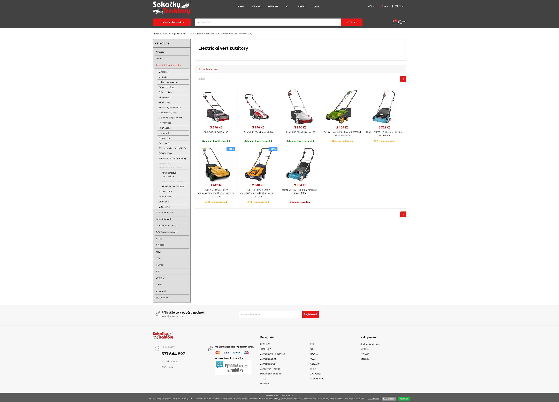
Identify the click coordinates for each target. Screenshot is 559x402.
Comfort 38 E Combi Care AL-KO (300, 132)
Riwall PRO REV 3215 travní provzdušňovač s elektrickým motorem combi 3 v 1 (216, 193)
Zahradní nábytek (164, 212)
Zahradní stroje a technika (174, 33)
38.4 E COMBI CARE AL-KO (216, 132)
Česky (385, 6)
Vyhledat (352, 22)
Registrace (365, 359)
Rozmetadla (164, 133)
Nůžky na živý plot (167, 112)
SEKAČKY (160, 52)
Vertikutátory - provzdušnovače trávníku (208, 33)
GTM (158, 258)
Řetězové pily (165, 138)
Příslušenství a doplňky (167, 232)
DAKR (316, 6)
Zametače (164, 201)
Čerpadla (163, 77)
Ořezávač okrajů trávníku (170, 117)
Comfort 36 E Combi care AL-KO (258, 132)
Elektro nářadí (162, 297)
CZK (370, 6)
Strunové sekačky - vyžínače (172, 148)
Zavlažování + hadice (166, 225)
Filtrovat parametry (208, 69)
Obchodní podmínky (370, 344)
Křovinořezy (164, 102)
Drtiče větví (164, 207)
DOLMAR (255, 6)
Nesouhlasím (388, 399)
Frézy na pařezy (166, 87)
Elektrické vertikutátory (172, 181)
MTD (287, 6)
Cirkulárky (163, 71)
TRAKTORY (161, 58)
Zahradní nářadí (163, 219)
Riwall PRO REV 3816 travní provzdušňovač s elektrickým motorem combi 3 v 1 (258, 193)
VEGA (159, 271)
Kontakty (168, 367)
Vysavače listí (165, 191)
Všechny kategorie (172, 22)
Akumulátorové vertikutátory (169, 175)
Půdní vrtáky (165, 128)
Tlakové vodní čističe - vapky (172, 158)
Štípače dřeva (165, 153)
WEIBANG (273, 6)
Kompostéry (164, 97)
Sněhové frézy (166, 143)
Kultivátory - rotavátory (170, 107)
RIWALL (302, 6)
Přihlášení (399, 6)
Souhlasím (404, 399)
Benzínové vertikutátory (173, 186)
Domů (156, 33)
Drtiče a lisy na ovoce (169, 82)
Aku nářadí (161, 291)
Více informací (373, 399)
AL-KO (240, 6)
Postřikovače (165, 122)
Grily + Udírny (165, 92)
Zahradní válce (166, 196)
